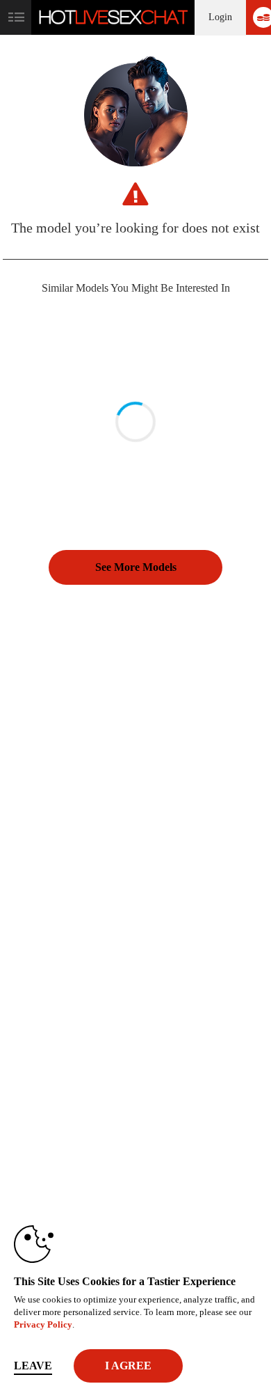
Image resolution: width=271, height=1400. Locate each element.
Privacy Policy (43, 1324)
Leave (33, 1365)
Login (220, 17)
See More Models (135, 567)
